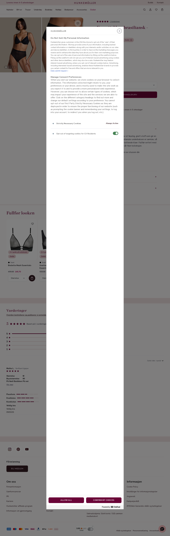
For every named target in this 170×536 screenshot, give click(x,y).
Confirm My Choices (103, 500)
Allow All (66, 500)
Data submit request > (59, 71)
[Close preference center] (119, 31)
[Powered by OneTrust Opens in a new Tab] (112, 507)
